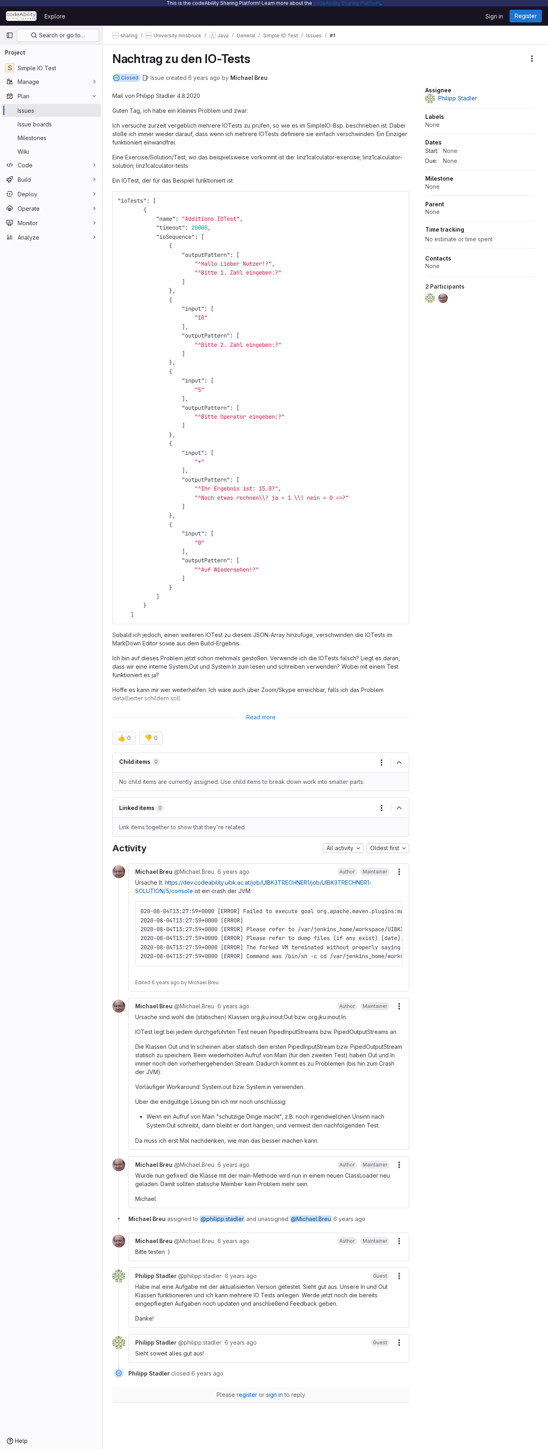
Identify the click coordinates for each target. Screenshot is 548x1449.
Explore (55, 16)
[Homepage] (21, 16)
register (247, 1394)
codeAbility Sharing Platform (346, 3)
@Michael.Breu (311, 1218)
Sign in (494, 16)
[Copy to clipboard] (399, 200)
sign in (274, 1394)
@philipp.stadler (222, 1218)
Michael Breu (249, 77)
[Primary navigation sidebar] (9, 35)
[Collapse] (399, 762)
